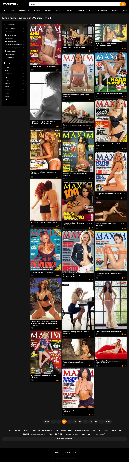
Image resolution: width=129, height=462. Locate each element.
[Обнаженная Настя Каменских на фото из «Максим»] (78, 201)
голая (14, 67)
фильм (14, 83)
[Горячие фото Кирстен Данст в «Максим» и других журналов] (78, 251)
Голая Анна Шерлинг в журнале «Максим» (77, 125)
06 (80, 421)
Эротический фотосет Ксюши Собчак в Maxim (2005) (109, 144)
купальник (14, 74)
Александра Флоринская (14, 44)
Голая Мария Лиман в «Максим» (74, 48)
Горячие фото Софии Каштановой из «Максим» (76, 332)
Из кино (48, 11)
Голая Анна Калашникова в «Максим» (109, 331)
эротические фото (45, 430)
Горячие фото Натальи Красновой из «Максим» (76, 95)
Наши (91, 11)
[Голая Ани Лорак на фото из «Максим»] (45, 44)
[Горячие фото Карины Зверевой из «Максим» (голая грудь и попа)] (45, 96)
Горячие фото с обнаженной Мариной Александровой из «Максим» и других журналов (44, 323)
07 (85, 421)
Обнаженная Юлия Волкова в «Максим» (44, 223)
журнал (14, 77)
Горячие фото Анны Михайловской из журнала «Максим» (109, 361)
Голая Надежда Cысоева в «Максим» (109, 93)
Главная (4, 10)
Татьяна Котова (14, 35)
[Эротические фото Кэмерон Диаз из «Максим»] (45, 352)
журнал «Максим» (82, 430)
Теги (125, 11)
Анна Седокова (14, 28)
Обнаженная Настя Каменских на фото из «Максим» (77, 224)
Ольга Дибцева (14, 51)
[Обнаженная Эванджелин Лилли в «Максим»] (78, 151)
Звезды (115, 11)
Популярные (24, 11)
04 (69, 421)
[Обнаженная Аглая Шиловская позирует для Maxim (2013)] (111, 211)
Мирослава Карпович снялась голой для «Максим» (77, 410)
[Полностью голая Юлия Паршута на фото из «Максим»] (111, 171)
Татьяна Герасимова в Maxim (73, 362)
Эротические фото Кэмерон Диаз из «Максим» (43, 376)
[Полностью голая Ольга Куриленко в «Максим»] (111, 251)
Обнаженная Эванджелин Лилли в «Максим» (75, 174)
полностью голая (71, 434)
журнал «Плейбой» (99, 434)
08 (91, 421)
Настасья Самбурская (14, 48)
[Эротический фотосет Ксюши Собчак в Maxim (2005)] (111, 120)
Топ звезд (10, 24)
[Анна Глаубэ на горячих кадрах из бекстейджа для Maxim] (111, 33)
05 (75, 421)
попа (14, 99)
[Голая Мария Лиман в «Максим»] (78, 35)
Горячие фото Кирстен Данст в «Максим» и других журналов (77, 275)
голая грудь (85, 434)
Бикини (81, 11)
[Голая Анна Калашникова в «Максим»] (111, 305)
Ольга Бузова (14, 57)
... (101, 421)
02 (59, 421)
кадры (14, 93)
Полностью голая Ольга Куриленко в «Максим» (109, 274)
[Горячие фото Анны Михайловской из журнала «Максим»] (111, 348)
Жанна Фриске (14, 54)
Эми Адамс (14, 38)
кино (14, 70)
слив (56, 430)
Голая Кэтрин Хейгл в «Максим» (42, 272)
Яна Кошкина (14, 32)
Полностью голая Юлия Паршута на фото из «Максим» (110, 194)
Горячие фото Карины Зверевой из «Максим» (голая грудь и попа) (43, 122)
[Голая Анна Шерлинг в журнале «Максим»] (78, 112)
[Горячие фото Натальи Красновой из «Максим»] (78, 73)
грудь (14, 80)
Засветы (37, 11)
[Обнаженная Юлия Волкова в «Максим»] (45, 200)
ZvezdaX (61, 458)
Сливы (58, 11)
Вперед (108, 421)
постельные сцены (38, 434)
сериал (14, 96)
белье (14, 86)
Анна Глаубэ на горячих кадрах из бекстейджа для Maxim (107, 44)
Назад (47, 421)
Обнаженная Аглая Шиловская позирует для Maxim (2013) (110, 224)
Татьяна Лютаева (14, 41)
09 (96, 421)
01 (53, 421)
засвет (14, 90)
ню (100, 430)
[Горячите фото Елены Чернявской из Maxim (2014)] (45, 149)
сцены (33, 430)
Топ (12, 11)
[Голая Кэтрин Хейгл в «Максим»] (45, 250)
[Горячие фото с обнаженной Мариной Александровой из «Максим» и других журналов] (45, 299)
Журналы (69, 11)
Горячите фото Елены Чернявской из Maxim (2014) (43, 173)
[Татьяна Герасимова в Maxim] (78, 349)
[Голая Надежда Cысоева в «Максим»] (111, 71)
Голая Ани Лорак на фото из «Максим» (44, 66)
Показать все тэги (64, 439)
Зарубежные (102, 11)
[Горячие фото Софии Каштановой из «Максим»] (78, 306)
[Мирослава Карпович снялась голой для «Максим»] (78, 388)
